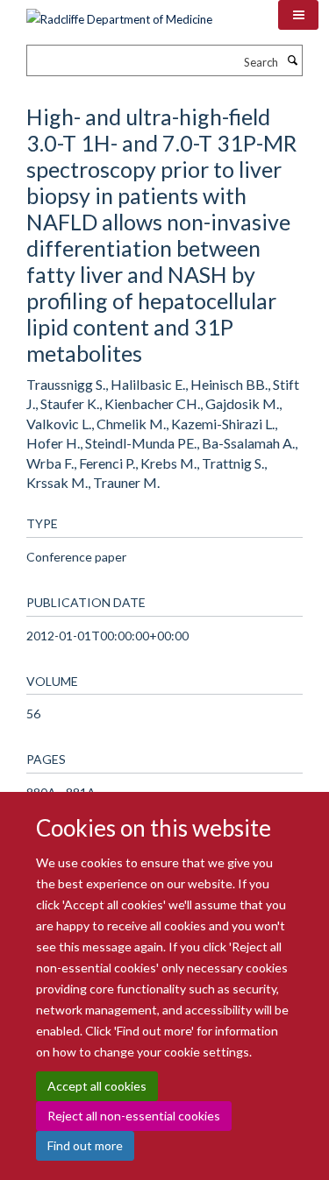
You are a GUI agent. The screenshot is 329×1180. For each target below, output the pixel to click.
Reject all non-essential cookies (133, 1115)
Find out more (85, 1145)
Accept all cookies (97, 1085)
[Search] (292, 60)
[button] (298, 15)
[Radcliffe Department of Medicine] (119, 13)
